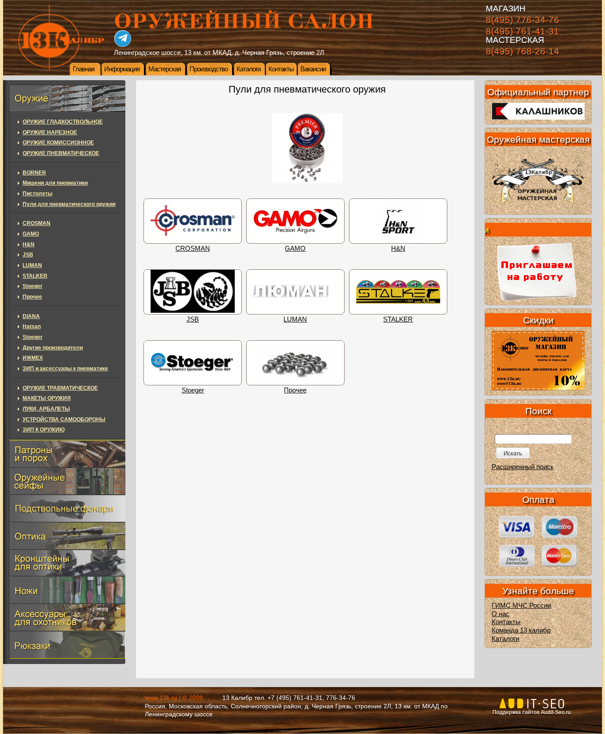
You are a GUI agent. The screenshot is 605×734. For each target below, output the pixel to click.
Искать (513, 453)
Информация (122, 69)
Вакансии (313, 69)
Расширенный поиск (523, 466)
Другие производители (53, 348)
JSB (192, 319)
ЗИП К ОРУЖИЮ (44, 430)
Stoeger (193, 390)
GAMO (295, 248)
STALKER (398, 319)
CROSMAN (192, 248)
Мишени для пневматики (55, 183)
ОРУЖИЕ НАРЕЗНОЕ (50, 132)
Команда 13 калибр (521, 630)
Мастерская (164, 69)
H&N (398, 248)
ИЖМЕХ (33, 358)
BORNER (34, 173)
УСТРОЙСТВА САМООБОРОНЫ (64, 419)
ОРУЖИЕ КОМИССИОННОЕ (58, 143)
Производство (209, 69)
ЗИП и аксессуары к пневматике (65, 368)
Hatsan (32, 326)
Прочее (295, 390)
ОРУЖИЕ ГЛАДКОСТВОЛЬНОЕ (63, 122)
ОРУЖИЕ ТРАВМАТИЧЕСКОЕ (60, 388)
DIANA (31, 316)
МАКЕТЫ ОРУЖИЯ (47, 398)
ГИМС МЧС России (521, 605)
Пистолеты (37, 193)
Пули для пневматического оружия (69, 204)
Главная (83, 69)
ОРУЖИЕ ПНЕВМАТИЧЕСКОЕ (61, 153)
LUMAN (295, 319)
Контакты (281, 69)
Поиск (538, 411)
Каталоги (248, 69)
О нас (500, 613)
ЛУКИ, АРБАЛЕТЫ (46, 409)
